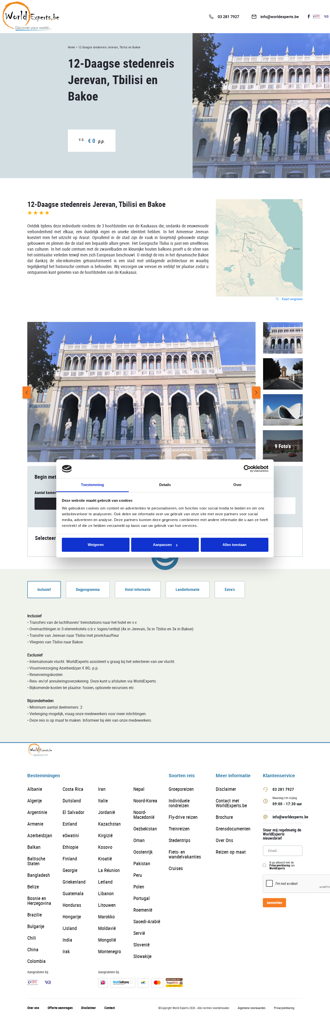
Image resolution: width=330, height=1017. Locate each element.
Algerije (34, 800)
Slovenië (141, 944)
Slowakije (142, 956)
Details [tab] (165, 485)
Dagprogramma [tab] (88, 589)
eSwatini (71, 835)
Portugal (141, 898)
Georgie (70, 870)
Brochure (224, 817)
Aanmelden (274, 902)
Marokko (106, 916)
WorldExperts (277, 868)
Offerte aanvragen (60, 1007)
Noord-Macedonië (143, 814)
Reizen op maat (231, 852)
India (67, 940)
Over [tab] (237, 485)
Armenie (35, 824)
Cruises (176, 868)
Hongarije (72, 916)
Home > (73, 47)
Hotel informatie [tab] (138, 589)
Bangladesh (38, 875)
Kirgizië (105, 835)
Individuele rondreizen (179, 803)
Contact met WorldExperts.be (231, 803)
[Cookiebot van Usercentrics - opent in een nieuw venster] (247, 468)
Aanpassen (162, 545)
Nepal (138, 789)
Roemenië (142, 910)
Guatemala (73, 893)
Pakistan (141, 863)
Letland (105, 882)
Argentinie (37, 812)
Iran (102, 789)
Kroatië (105, 858)
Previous (26, 392)
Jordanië (106, 812)
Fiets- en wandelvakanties (185, 854)
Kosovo (105, 847)
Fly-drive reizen (183, 817)
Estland (70, 824)
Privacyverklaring (279, 865)
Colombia (36, 961)
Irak (66, 951)
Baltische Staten (36, 861)
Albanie (34, 789)
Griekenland (74, 882)
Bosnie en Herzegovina (39, 900)
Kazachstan (109, 824)
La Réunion (109, 870)
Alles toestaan (234, 545)
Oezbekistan (145, 828)
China (32, 949)
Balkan (34, 847)
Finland (70, 858)
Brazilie (34, 914)
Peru (137, 875)
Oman (139, 840)
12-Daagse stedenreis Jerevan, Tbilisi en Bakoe (110, 47)
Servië (139, 933)
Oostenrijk (143, 852)
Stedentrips (179, 840)
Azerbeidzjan (39, 835)
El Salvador (73, 812)
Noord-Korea (145, 800)
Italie (103, 800)
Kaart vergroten (292, 299)
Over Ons (224, 840)
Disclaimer (226, 789)
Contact (109, 1007)
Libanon (106, 893)
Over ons (33, 1007)
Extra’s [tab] (230, 589)
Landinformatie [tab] (188, 589)
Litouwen (107, 905)
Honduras (72, 905)
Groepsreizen (181, 789)
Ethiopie (70, 847)
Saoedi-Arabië (146, 921)
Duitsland (72, 800)
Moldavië (107, 928)
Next (256, 392)
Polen (138, 886)
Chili (31, 938)
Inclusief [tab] (44, 589)
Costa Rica (73, 789)
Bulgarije (35, 926)
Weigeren (96, 545)
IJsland (70, 928)
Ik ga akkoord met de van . (282, 865)
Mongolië (107, 940)
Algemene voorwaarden (251, 1008)
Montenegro (109, 951)
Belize (33, 886)
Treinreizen (179, 828)
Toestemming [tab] (92, 485)
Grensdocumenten (233, 828)
